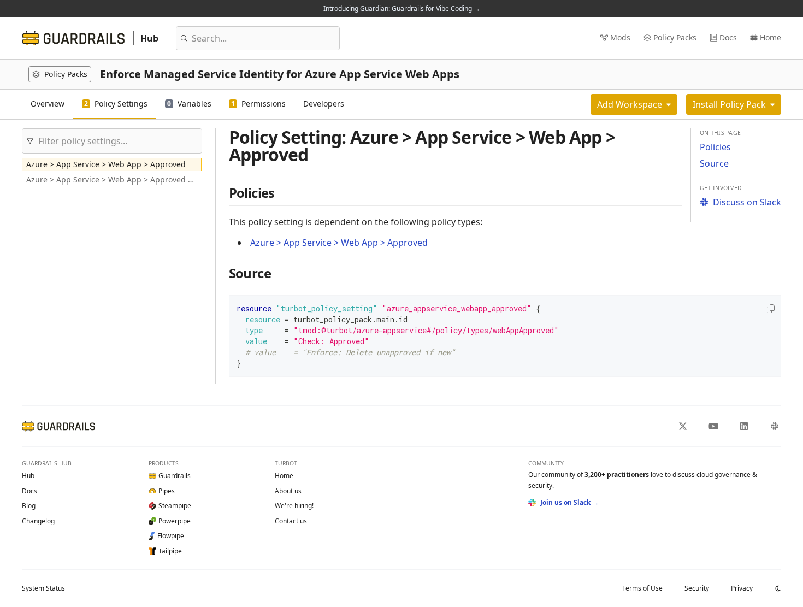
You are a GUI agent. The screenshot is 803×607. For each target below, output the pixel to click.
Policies (715, 147)
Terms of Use (642, 588)
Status (43, 588)
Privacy (742, 588)
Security (696, 588)
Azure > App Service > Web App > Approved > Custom (114, 179)
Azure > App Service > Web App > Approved (106, 164)
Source (714, 163)
